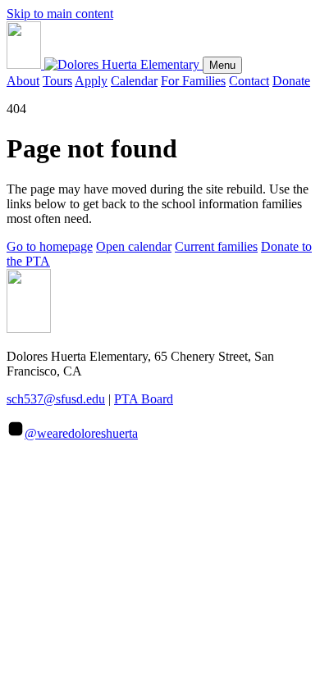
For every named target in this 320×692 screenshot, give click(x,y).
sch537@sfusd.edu (56, 399)
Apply (91, 81)
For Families (193, 81)
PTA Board (143, 399)
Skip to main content (60, 13)
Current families (216, 246)
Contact (249, 81)
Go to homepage (50, 246)
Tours (57, 81)
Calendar (134, 81)
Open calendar (133, 246)
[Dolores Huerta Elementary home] (105, 64)
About (23, 81)
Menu (222, 65)
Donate (291, 81)
